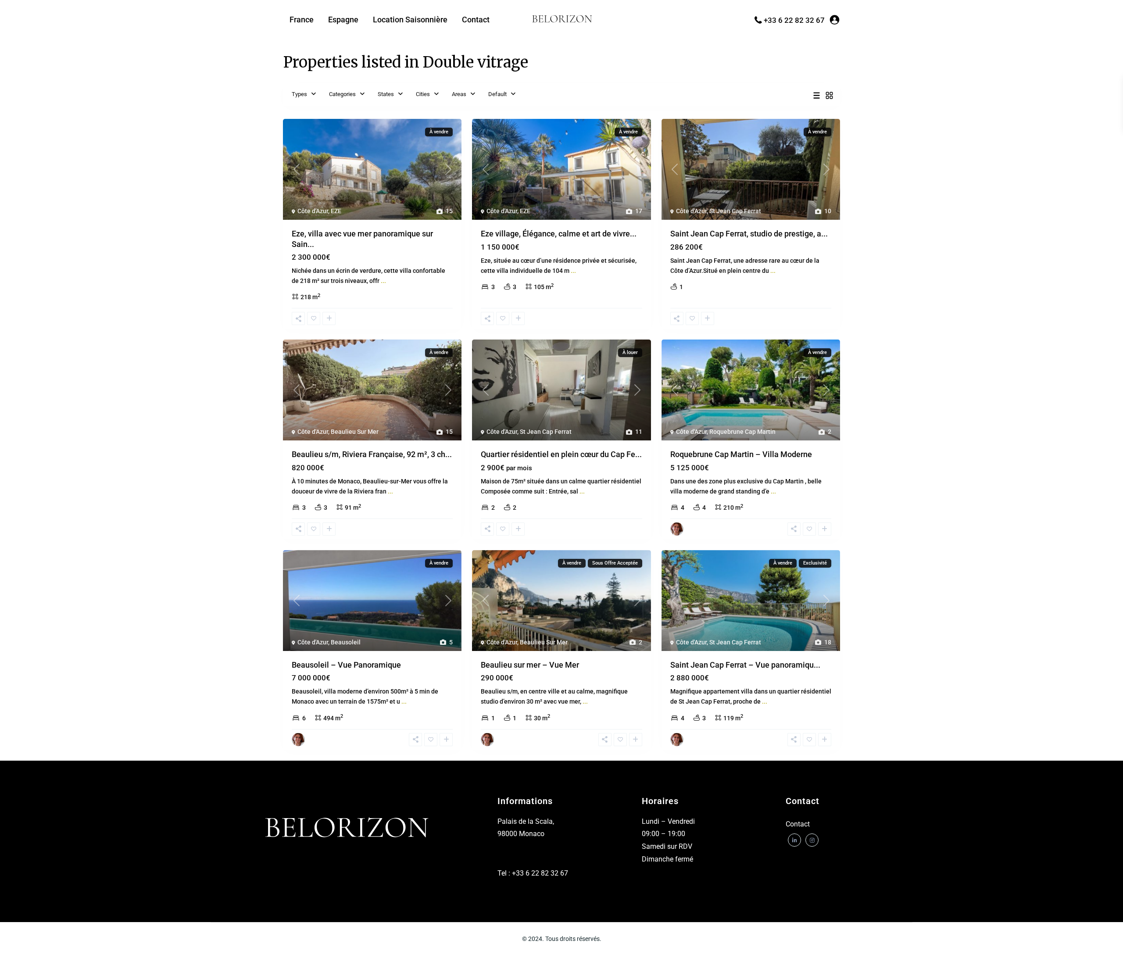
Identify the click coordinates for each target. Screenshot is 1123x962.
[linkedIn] (794, 840)
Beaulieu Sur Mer (355, 431)
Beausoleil (346, 642)
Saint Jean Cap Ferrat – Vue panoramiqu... (745, 664)
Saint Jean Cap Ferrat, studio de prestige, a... (749, 233)
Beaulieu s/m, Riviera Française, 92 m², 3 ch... (372, 454)
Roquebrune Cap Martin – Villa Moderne (741, 454)
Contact (476, 19)
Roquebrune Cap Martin (742, 431)
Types (299, 94)
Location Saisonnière (410, 19)
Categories (342, 94)
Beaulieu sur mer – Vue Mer (530, 664)
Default (497, 94)
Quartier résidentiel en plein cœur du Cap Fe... (561, 454)
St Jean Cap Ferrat (735, 211)
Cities (423, 94)
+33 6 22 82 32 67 (794, 20)
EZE (336, 211)
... (383, 280)
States (386, 94)
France (302, 19)
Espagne (343, 19)
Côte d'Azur (312, 211)
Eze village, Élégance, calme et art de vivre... (559, 233)
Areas (459, 94)
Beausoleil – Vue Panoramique (346, 664)
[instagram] (812, 840)
